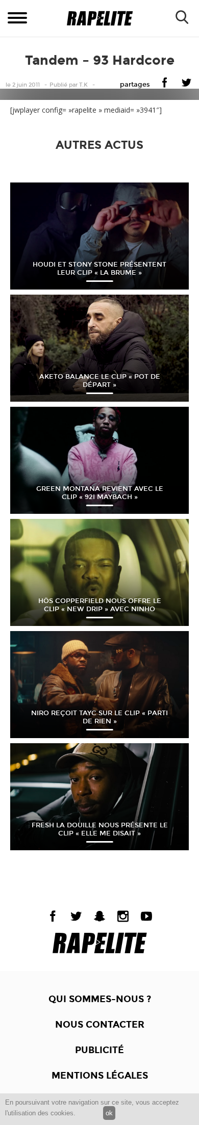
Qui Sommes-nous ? (99, 999)
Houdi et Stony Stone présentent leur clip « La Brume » (99, 268)
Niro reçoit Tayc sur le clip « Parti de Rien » (99, 717)
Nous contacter (99, 1024)
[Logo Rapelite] (100, 18)
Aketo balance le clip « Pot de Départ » (99, 381)
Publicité (99, 1050)
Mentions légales (100, 1075)
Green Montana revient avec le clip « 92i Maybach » (99, 493)
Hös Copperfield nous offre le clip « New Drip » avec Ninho (99, 605)
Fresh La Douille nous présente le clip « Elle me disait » (100, 829)
